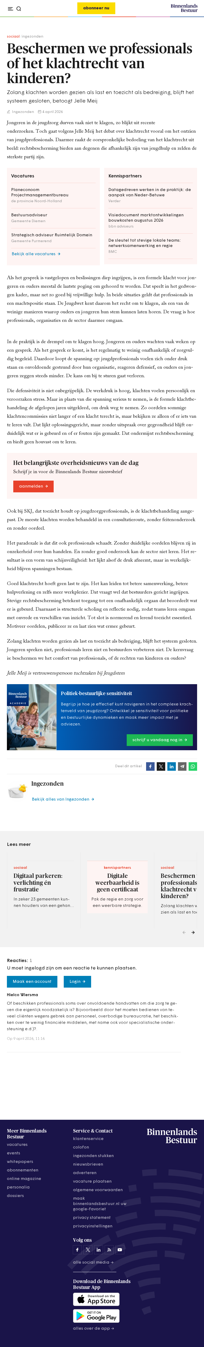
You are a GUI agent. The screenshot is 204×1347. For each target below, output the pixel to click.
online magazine (24, 1179)
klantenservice (88, 1139)
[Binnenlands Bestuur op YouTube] (120, 1249)
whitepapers (20, 1162)
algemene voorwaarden (98, 1190)
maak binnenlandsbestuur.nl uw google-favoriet (99, 1203)
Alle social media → (93, 1262)
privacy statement (92, 1218)
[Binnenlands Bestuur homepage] (184, 11)
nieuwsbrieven (88, 1164)
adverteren (84, 1173)
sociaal (13, 37)
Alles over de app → (93, 1328)
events (13, 1153)
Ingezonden (22, 112)
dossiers (15, 1196)
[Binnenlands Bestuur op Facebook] (77, 1249)
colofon (81, 1147)
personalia (18, 1187)
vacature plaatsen (92, 1181)
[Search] (192, 17)
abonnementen (22, 1170)
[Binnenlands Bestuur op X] (88, 1249)
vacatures (17, 1145)
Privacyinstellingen (92, 1226)
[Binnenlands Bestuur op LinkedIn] (98, 1249)
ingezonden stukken (93, 1156)
